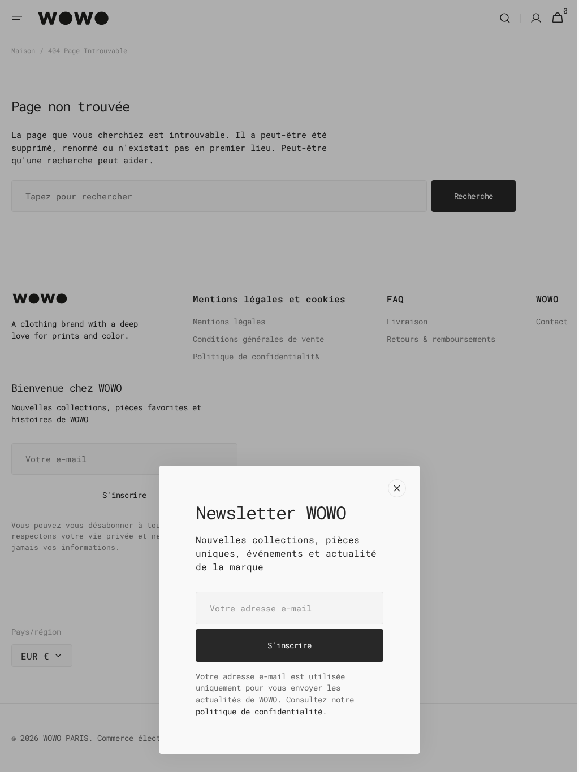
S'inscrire (285, 645)
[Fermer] (393, 488)
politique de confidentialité (255, 711)
